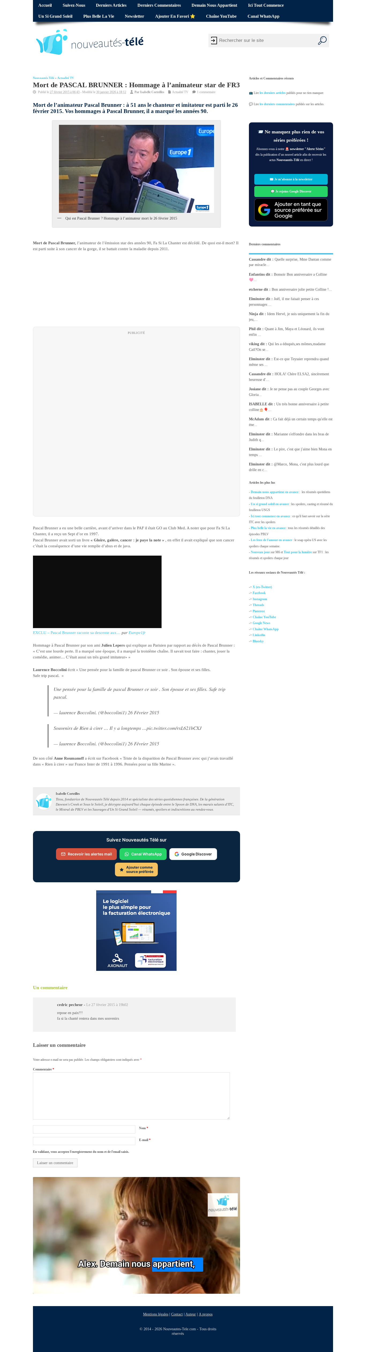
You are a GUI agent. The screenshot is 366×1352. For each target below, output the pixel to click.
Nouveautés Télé (43, 77)
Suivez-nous (74, 5)
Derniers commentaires (159, 5)
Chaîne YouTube (221, 16)
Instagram (260, 599)
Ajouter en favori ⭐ (175, 16)
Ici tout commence (266, 5)
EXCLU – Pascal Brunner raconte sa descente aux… (77, 633)
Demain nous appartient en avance (274, 492)
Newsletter (134, 16)
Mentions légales (155, 1314)
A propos (205, 1314)
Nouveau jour (260, 552)
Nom (143, 1128)
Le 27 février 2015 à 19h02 (107, 1005)
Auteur (190, 1314)
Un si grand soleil (55, 16)
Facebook (259, 593)
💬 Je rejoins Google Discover (291, 191)
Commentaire (43, 1069)
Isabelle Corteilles (152, 92)
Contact (177, 1314)
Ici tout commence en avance (270, 516)
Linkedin (259, 635)
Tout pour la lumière (298, 552)
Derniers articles (111, 5)
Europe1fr (137, 633)
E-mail (145, 1140)
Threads (258, 605)
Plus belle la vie (98, 16)
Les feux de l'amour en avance (271, 540)
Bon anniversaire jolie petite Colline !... (302, 289)
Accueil (45, 5)
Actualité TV (65, 77)
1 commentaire (206, 92)
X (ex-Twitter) (262, 587)
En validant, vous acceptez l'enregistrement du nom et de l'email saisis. (81, 1152)
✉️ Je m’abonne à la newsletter (291, 179)
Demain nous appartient (214, 5)
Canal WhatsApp (263, 16)
